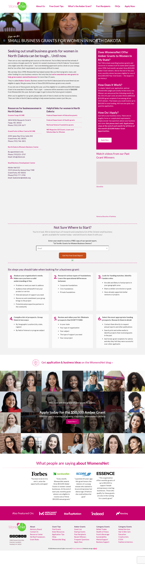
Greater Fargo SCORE (16, 115)
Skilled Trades (101, 529)
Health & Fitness (102, 532)
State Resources (58, 532)
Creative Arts (123, 537)
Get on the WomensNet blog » (77, 362)
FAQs (117, 6)
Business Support (102, 542)
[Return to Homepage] (17, 6)
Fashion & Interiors (125, 542)
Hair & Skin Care (124, 532)
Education (122, 534)
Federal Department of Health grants (61, 120)
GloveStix (99, 187)
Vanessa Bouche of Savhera (106, 216)
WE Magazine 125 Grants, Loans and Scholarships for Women (60, 131)
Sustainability (101, 537)
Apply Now (130, 6)
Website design (88, 548)
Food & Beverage (102, 534)
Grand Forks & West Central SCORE (21, 131)
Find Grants (56, 529)
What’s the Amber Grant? (80, 6)
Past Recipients (103, 6)
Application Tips (58, 534)
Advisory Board (36, 529)
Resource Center (36, 534)
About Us (40, 6)
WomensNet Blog (58, 539)
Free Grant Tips (56, 6)
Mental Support (102, 539)
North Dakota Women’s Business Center (23, 147)
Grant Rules (34, 539)
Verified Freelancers (37, 537)
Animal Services (124, 529)
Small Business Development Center (21, 163)
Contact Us (34, 532)
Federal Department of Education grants (62, 115)
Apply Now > (72, 421)
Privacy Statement (77, 548)
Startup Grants (79, 532)
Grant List (78, 529)
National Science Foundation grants (60, 125)
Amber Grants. (24, 81)
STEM (120, 539)
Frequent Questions (81, 539)
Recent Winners (80, 537)
